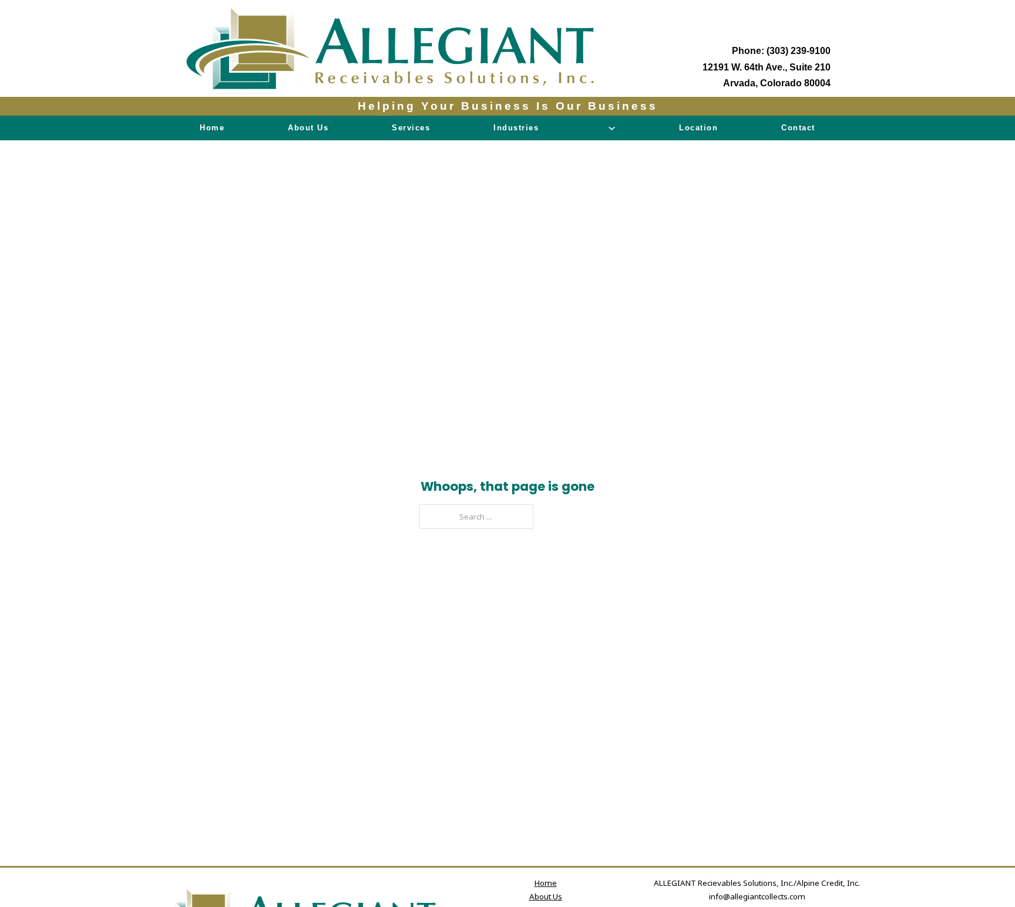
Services (411, 127)
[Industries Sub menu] (611, 128)
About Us (308, 127)
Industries (516, 127)
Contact (798, 127)
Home (212, 127)
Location (698, 127)
